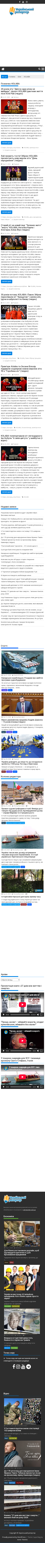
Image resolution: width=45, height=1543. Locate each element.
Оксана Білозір (26, 427)
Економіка (8, 1306)
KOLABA (26, 148)
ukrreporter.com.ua (29, 1210)
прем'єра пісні (34, 148)
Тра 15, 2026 (9, 1291)
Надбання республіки (20, 286)
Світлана (16, 97)
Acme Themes (22, 1540)
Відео (4, 148)
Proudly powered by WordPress (14, 1537)
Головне (4, 690)
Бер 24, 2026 (7, 806)
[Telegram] (28, 1368)
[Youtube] (23, 1368)
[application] (22, 1005)
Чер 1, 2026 (9, 1248)
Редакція (16, 164)
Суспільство (15, 1306)
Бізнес (6, 1262)
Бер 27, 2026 (9, 1335)
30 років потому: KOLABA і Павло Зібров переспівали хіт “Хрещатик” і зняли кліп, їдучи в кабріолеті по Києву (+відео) (21, 296)
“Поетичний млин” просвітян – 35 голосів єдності (19, 546)
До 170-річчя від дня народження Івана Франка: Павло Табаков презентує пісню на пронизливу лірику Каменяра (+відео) (21, 539)
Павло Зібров (5, 219)
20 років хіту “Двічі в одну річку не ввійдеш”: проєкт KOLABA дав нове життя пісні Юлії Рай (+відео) (22, 91)
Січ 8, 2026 (6, 850)
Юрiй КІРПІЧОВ (18, 675)
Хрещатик (38, 358)
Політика (23, 904)
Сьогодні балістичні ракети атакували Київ (17, 550)
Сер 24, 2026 (9, 1513)
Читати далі (6, 143)
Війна (3, 771)
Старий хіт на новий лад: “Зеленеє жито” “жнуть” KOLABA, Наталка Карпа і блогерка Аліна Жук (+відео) (21, 227)
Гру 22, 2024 (7, 894)
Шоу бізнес (16, 148)
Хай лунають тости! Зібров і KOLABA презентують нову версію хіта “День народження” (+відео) (19, 158)
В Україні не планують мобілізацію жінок (16, 575)
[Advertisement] (22, 40)
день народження (35, 217)
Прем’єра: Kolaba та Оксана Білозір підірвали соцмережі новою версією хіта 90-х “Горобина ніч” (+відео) (21, 368)
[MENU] (42, 68)
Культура (9, 148)
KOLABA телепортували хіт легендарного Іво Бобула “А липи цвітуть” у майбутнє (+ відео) (22, 438)
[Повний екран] (41, 1015)
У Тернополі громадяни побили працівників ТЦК (19, 572)
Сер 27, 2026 (7, 675)
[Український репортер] (3, 68)
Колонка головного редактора (15, 823)
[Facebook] (14, 1368)
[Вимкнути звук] (38, 1015)
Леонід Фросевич (19, 717)
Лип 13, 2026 (7, 717)
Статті (10, 690)
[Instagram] (18, 1368)
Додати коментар (10, 150)
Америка (7, 1348)
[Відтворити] (4, 1015)
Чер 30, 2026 (7, 759)
